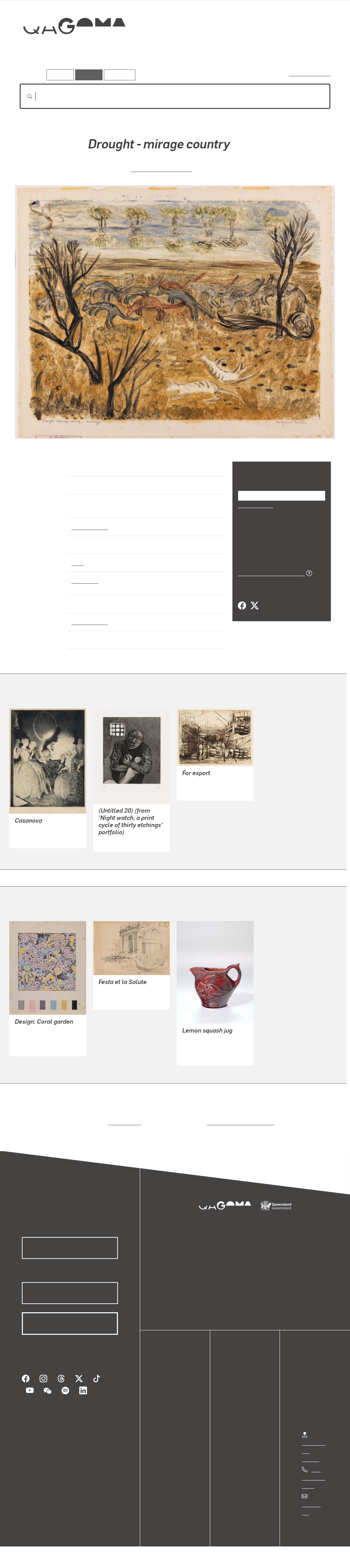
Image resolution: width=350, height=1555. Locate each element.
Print (77, 556)
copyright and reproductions (238, 1116)
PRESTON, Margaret (161, 168)
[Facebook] (242, 605)
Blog (167, 1409)
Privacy (75, 1541)
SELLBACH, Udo (118, 835)
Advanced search (310, 73)
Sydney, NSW (88, 616)
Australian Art (89, 520)
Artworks (246, 50)
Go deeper (315, 50)
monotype (84, 574)
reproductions (122, 1116)
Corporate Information (155, 1541)
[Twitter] (254, 605)
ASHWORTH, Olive (37, 1032)
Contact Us (315, 1498)
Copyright (106, 1541)
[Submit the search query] (24, 96)
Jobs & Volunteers (33, 1541)
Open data (174, 1376)
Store (168, 1401)
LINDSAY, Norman (36, 824)
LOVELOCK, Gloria (204, 1041)
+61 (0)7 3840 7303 (313, 1471)
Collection (69, 48)
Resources (118, 74)
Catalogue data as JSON (269, 572)
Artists (280, 50)
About (169, 1417)
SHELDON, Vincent (205, 777)
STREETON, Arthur (121, 985)
